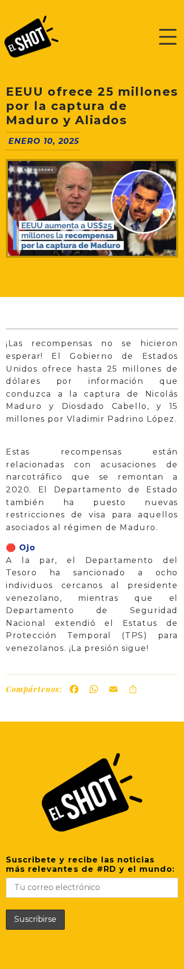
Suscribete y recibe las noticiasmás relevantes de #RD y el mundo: (90, 864)
